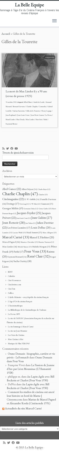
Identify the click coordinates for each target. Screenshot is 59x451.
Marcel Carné (15, 237)
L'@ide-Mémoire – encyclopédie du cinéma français (28, 297)
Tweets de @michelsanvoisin (18, 152)
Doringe (13, 203)
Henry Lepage (46, 111)
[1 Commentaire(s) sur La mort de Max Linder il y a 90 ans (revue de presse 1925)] (51, 61)
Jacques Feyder (29, 213)
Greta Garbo (45, 208)
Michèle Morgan (41, 246)
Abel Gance (11, 189)
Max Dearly (20, 119)
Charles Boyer (44, 189)
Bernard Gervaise (19, 106)
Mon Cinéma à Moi (15, 339)
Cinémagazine (13, 199)
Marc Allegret (49, 232)
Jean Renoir (13, 222)
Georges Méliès (12, 208)
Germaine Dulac (31, 208)
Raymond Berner (11, 124)
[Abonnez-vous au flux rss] (4, 148)
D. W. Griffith (31, 199)
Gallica (10, 293)
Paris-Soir (39, 119)
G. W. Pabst (34, 204)
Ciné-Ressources (14, 280)
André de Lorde (39, 102)
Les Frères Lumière (18, 227)
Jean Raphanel (11, 115)
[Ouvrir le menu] (54, 21)
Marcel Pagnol (11, 241)
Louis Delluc (41, 227)
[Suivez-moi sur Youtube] (17, 148)
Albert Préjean (29, 189)
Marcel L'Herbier (42, 237)
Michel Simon (25, 246)
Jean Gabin (41, 217)
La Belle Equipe (29, 4)
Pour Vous (35, 251)
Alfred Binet (27, 102)
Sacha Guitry (22, 261)
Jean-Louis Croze (23, 115)
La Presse (48, 115)
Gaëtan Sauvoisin (19, 111)
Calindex (11, 276)
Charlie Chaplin (32, 106)
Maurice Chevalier (29, 242)
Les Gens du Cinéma (16, 335)
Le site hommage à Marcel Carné (20, 326)
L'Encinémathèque (15, 305)
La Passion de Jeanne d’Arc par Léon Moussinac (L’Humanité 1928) (30, 368)
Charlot (43, 194)
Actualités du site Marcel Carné (23, 408)
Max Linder (30, 119)
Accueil (6, 33)
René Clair (38, 256)
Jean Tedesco (30, 223)
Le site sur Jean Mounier (17, 331)
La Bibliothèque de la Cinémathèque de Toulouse (27, 310)
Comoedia (42, 106)
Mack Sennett (34, 232)
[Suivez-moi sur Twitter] (8, 148)
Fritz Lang (24, 204)
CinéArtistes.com (14, 284)
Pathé (45, 119)
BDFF (10, 272)
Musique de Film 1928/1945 (18, 343)
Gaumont (47, 203)
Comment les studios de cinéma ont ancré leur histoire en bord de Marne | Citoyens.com (30, 395)
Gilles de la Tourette (33, 111)
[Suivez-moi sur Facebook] (12, 148)
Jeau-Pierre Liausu (37, 115)
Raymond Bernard (17, 256)
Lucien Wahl (19, 232)
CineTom (11, 288)
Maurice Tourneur (46, 242)
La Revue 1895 (14, 314)
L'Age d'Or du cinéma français (20, 301)
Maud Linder (10, 119)
